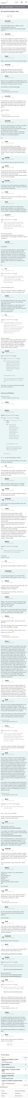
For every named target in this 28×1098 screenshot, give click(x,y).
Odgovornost (4, 1093)
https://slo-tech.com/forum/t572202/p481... (11, 976)
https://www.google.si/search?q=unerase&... (11, 953)
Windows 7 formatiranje (8, 1075)
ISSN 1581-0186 (18, 1095)
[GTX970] (2, 351)
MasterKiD (4, 1076)
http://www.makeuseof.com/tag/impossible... (11, 835)
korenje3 (7, 157)
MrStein (7, 410)
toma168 (7, 242)
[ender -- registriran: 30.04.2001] (2, 202)
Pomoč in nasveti (9, 1078)
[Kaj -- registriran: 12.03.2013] (2, 269)
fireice (6, 56)
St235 (6, 699)
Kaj (6, 269)
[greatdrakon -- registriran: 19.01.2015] (2, 571)
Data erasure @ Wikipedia (7, 393)
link (22, 81)
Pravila (2, 1090)
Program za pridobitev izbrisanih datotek (12, 1080)
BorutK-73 (7, 215)
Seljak (6, 141)
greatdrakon (8, 571)
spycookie (7, 21)
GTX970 (7, 351)
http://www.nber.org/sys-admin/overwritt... (11, 828)
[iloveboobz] (2, 499)
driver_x (7, 641)
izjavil (15, 219)
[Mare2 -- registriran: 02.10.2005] (2, 800)
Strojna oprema (9, 1062)
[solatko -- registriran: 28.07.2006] (2, 296)
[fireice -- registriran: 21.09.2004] (2, 57)
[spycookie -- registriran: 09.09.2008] (2, 21)
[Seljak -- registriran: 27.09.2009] (2, 142)
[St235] (2, 700)
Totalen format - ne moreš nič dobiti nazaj (11, 1070)
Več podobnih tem (4, 1087)
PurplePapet (4, 1060)
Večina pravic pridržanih (20, 1090)
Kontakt (3, 1095)
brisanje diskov (6, 1064)
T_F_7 (3, 1081)
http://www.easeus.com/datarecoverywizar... (11, 147)
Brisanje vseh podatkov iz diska (10, 1059)
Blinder (7, 166)
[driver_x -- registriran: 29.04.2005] (2, 642)
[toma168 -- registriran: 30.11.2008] (2, 242)
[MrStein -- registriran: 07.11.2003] (2, 411)
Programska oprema (10, 1073)
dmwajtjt (3, 1071)
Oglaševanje (17, 1093)
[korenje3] (2, 158)
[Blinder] (2, 166)
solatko (7, 296)
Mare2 (6, 799)
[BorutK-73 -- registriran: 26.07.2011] (2, 215)
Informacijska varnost (10, 1067)
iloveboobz (8, 498)
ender (6, 202)
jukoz (3, 1065)
